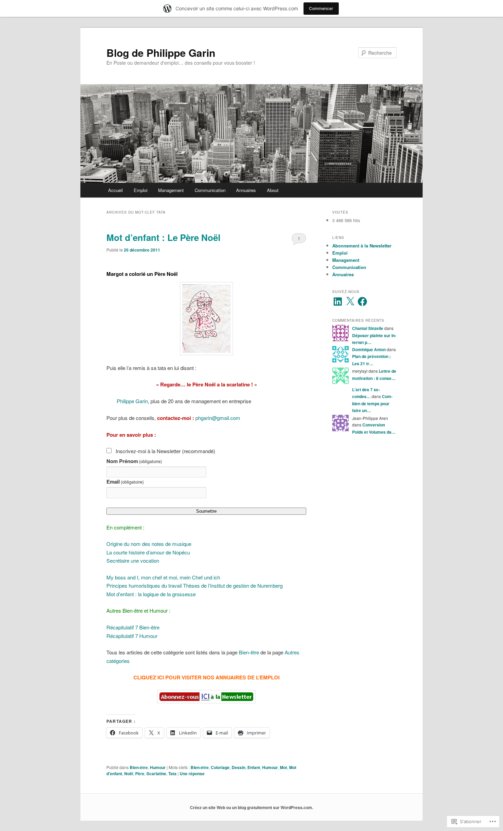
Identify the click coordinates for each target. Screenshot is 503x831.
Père (139, 773)
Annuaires (246, 190)
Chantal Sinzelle (367, 328)
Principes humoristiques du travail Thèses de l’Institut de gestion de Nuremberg (194, 585)
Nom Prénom (134, 461)
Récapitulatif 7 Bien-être (132, 627)
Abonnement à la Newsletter (361, 245)
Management (171, 190)
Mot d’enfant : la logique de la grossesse (151, 594)
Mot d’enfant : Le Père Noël (163, 237)
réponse (192, 773)
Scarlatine (156, 773)
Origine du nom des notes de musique (148, 543)
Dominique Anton (369, 349)
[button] (206, 318)
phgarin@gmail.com (217, 417)
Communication (210, 190)
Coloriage (220, 767)
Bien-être (249, 652)
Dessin (238, 767)
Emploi (140, 190)
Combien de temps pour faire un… (372, 403)
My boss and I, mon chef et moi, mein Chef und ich (163, 577)
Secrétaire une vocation (132, 560)
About (273, 190)
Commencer (321, 8)
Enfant (253, 767)
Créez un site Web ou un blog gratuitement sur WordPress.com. (251, 807)
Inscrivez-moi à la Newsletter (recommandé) (165, 451)
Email (125, 481)
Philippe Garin (132, 401)
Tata (172, 773)
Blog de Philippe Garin (160, 52)
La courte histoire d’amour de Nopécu (148, 552)
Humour (158, 767)
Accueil (115, 190)
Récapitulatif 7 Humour (131, 635)
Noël (128, 773)
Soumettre (206, 511)
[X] (350, 301)
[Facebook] (362, 301)
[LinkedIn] (337, 301)
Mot (283, 767)
